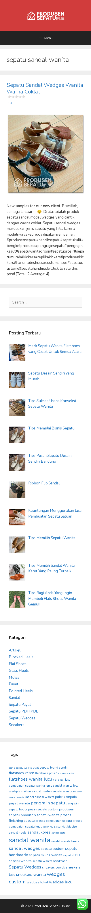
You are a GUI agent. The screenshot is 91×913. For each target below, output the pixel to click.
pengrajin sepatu (48, 803)
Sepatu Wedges (22, 718)
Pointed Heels (21, 691)
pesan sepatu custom (43, 809)
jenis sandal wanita (59, 785)
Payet (13, 684)
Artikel (14, 650)
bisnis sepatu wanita (20, 767)
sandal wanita (29, 840)
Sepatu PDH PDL (23, 711)
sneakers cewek (53, 867)
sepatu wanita (20, 860)
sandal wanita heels (65, 841)
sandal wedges (24, 848)
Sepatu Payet (20, 704)
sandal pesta (58, 832)
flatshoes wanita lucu (30, 779)
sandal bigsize (67, 826)
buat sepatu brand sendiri (50, 767)
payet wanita (19, 803)
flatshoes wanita (65, 773)
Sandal (14, 697)
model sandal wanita (39, 797)
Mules (14, 677)
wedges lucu (60, 882)
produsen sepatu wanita (40, 815)
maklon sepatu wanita (57, 791)
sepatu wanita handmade (49, 861)
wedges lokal (37, 882)
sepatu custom (52, 848)
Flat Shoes (18, 663)
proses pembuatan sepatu (54, 821)
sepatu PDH (71, 855)
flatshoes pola (45, 773)
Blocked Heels (21, 657)
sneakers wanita (31, 874)
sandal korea (39, 832)
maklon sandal (31, 791)
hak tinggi (58, 779)
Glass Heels (19, 670)
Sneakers (16, 724)
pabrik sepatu (66, 796)
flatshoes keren (21, 772)
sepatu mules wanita (45, 855)
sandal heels (18, 832)
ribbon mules (49, 826)
